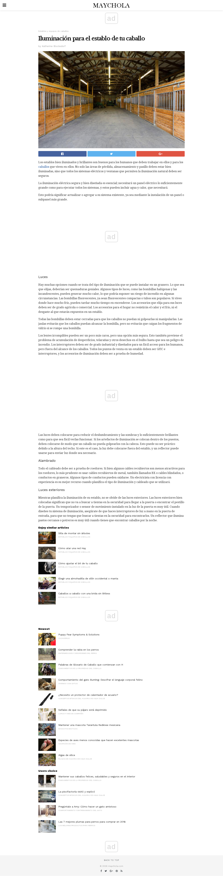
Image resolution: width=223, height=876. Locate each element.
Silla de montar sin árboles (74, 533)
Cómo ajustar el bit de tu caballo (78, 563)
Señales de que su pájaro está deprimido (82, 709)
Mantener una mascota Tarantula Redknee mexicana (89, 725)
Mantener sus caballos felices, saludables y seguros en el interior (96, 776)
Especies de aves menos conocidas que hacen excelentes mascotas (98, 740)
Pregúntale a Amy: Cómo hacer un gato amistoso (87, 806)
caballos (43, 166)
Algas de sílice (66, 755)
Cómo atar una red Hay (72, 548)
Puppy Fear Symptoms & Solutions (78, 634)
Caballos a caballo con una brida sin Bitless (84, 593)
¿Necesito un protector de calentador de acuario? (88, 694)
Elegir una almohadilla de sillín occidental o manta (88, 578)
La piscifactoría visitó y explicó (76, 791)
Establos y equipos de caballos (53, 31)
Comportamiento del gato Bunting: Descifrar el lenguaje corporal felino (100, 679)
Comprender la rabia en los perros (78, 649)
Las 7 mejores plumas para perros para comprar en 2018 (92, 821)
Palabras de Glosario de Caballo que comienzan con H (90, 664)
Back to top (111, 860)
